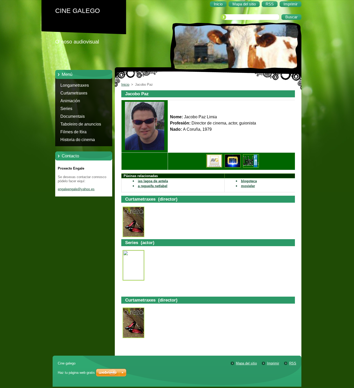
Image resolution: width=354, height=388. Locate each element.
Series (66, 108)
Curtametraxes (73, 93)
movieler (248, 186)
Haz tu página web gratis (76, 373)
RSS (292, 363)
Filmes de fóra (73, 132)
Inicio (125, 84)
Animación (70, 101)
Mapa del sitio (246, 363)
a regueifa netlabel (152, 186)
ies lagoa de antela (153, 181)
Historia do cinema (77, 139)
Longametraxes (74, 85)
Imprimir (273, 363)
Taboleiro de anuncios (80, 124)
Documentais (72, 116)
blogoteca (249, 181)
